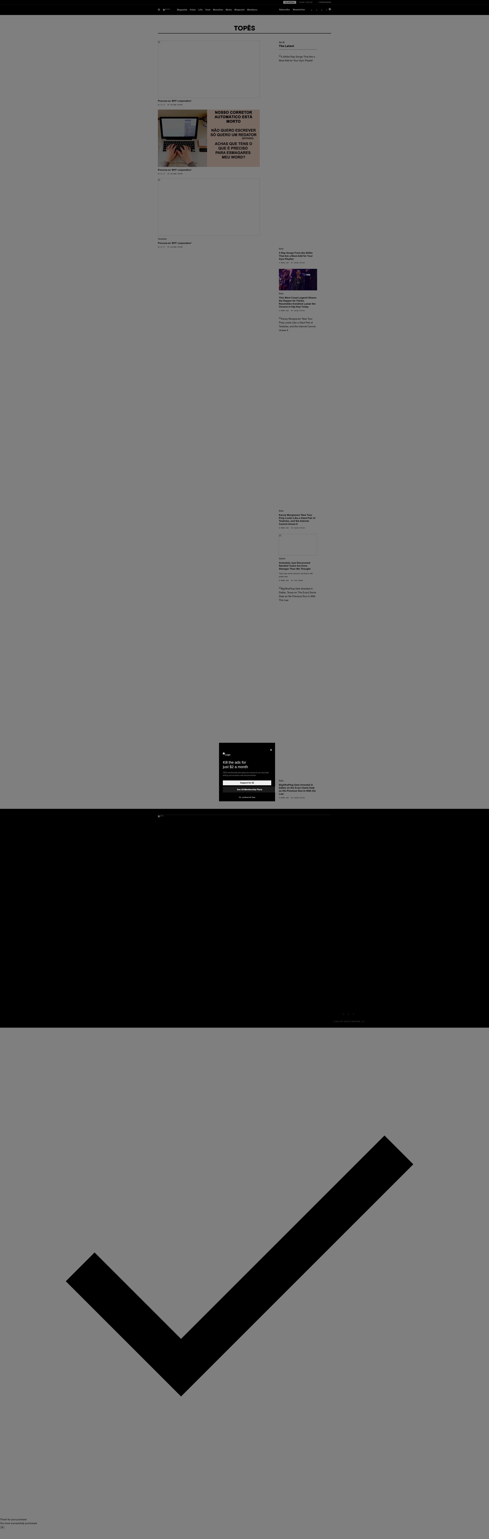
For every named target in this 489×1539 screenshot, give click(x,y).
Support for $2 (247, 783)
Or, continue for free (247, 797)
